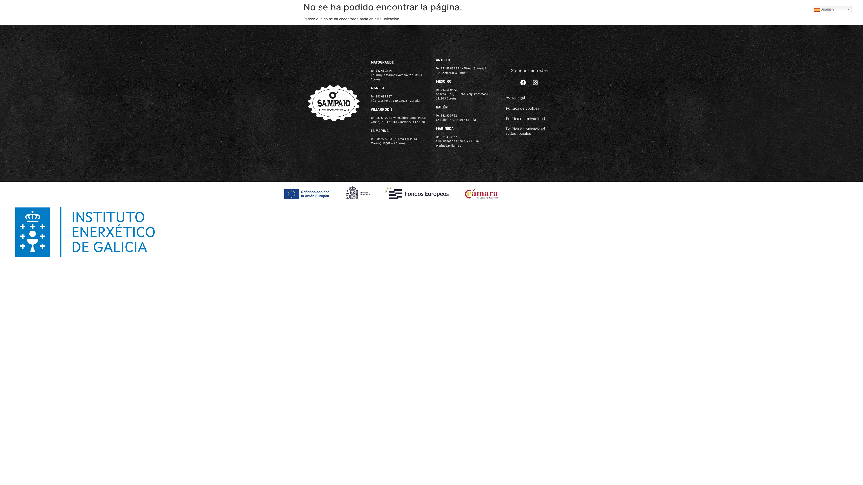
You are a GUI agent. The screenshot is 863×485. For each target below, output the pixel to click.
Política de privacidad (525, 118)
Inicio (269, 10)
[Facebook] (523, 82)
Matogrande (429, 10)
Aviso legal (515, 97)
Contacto (357, 10)
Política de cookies (522, 108)
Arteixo (455, 10)
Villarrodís (480, 10)
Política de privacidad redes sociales (525, 131)
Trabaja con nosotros (392, 10)
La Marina (528, 10)
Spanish (827, 9)
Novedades (329, 10)
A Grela (576, 10)
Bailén (504, 10)
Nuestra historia (297, 10)
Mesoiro (553, 10)
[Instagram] (535, 82)
